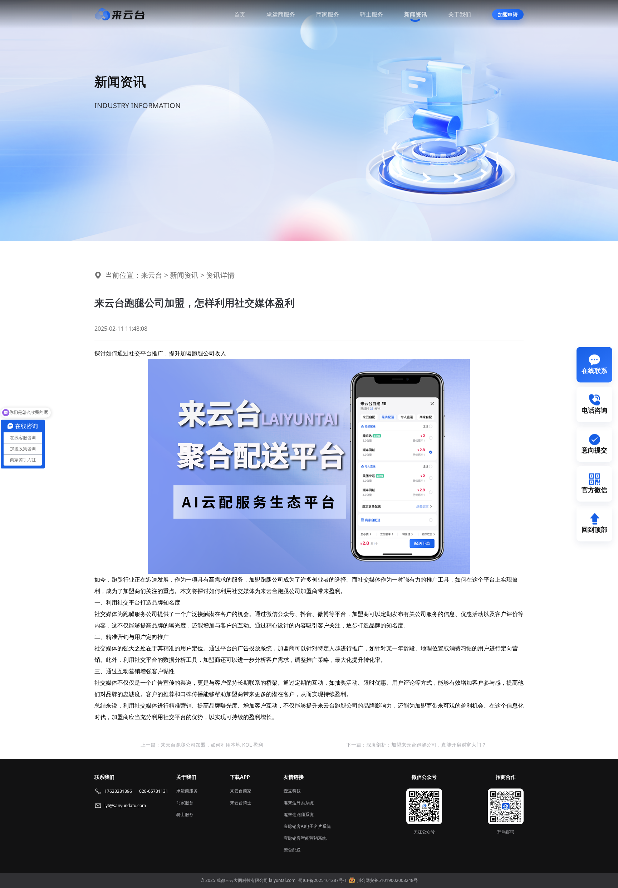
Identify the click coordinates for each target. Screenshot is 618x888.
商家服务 (327, 14)
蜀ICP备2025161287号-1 (322, 880)
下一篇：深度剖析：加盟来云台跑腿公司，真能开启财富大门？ (416, 744)
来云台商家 (240, 791)
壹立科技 (292, 791)
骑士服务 (371, 14)
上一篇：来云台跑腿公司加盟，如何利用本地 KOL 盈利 (202, 744)
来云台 (151, 275)
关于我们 (459, 14)
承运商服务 (280, 14)
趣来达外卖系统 (299, 803)
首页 (239, 14)
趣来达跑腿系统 (299, 814)
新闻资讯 (415, 14)
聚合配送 (292, 850)
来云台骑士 (240, 803)
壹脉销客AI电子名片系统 (307, 826)
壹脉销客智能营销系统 (305, 838)
